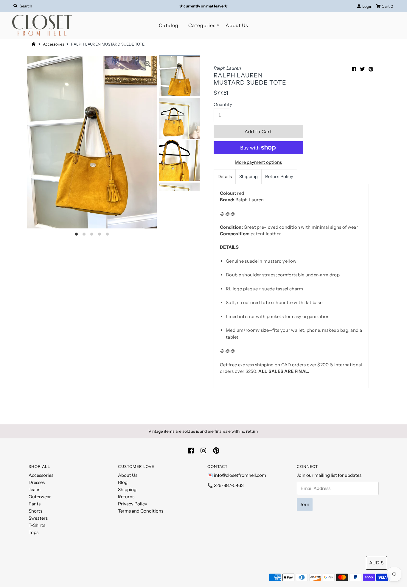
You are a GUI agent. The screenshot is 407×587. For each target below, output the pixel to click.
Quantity (223, 104)
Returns (126, 496)
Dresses (37, 482)
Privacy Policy (132, 504)
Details (225, 176)
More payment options (258, 162)
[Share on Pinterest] (371, 69)
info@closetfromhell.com (240, 475)
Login (366, 6)
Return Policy (279, 176)
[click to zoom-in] (147, 64)
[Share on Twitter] (362, 69)
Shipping (248, 176)
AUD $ (376, 563)
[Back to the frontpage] (35, 44)
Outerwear (40, 496)
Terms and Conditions (140, 511)
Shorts (35, 511)
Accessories (53, 44)
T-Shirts (37, 525)
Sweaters (38, 518)
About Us (237, 25)
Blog (123, 482)
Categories (202, 25)
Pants (35, 504)
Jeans (34, 489)
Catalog (168, 25)
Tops (33, 532)
